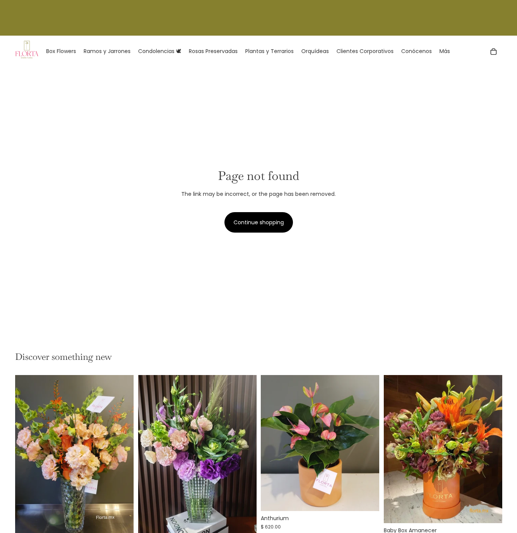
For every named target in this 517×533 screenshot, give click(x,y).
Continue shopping (259, 222)
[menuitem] (445, 51)
